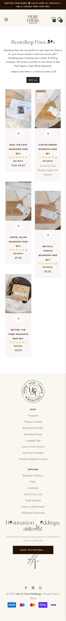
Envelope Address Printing (33, 458)
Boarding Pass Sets (33, 427)
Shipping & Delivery (33, 475)
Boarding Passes (33, 434)
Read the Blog (33, 500)
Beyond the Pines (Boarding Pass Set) (18, 334)
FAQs (33, 481)
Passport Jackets (33, 421)
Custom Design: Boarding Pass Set (47, 149)
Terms (33, 598)
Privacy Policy (50, 593)
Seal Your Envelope (33, 452)
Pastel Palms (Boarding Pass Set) (18, 241)
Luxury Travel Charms (33, 446)
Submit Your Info (33, 494)
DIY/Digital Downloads (33, 512)
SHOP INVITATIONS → (33, 550)
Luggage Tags (33, 440)
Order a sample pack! (33, 506)
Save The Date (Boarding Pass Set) (18, 149)
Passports (33, 415)
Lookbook (33, 487)
